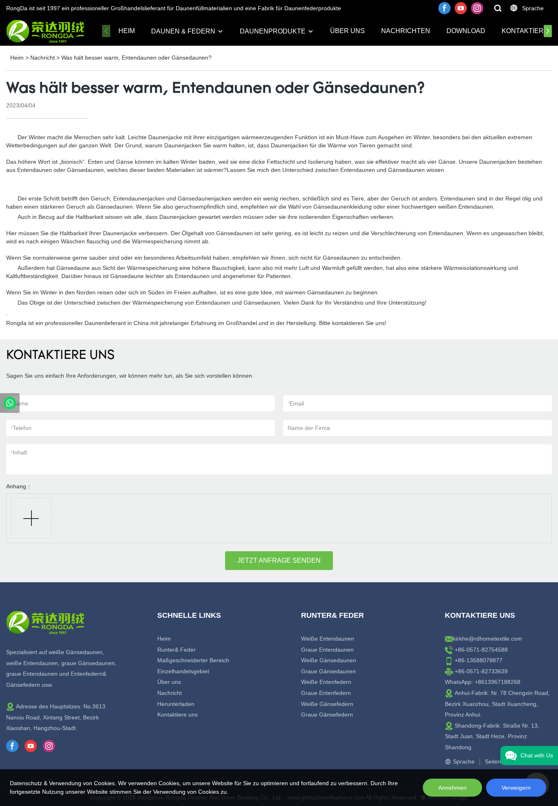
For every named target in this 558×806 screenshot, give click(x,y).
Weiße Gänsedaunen (328, 660)
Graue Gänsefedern (327, 714)
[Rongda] (10, 403)
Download (465, 30)
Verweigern (516, 787)
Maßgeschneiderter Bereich (193, 660)
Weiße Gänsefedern (327, 704)
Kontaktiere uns (177, 714)
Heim (126, 30)
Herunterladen (175, 704)
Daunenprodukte (273, 31)
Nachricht (42, 57)
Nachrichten (405, 30)
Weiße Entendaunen (327, 638)
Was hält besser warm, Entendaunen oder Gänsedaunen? (136, 57)
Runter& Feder (176, 649)
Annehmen (452, 787)
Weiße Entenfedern (326, 682)
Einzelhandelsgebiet (183, 671)
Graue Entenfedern (326, 693)
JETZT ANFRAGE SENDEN (279, 560)
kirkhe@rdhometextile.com (487, 638)
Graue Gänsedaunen (328, 671)
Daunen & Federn (183, 31)
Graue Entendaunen (327, 649)
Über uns (347, 30)
